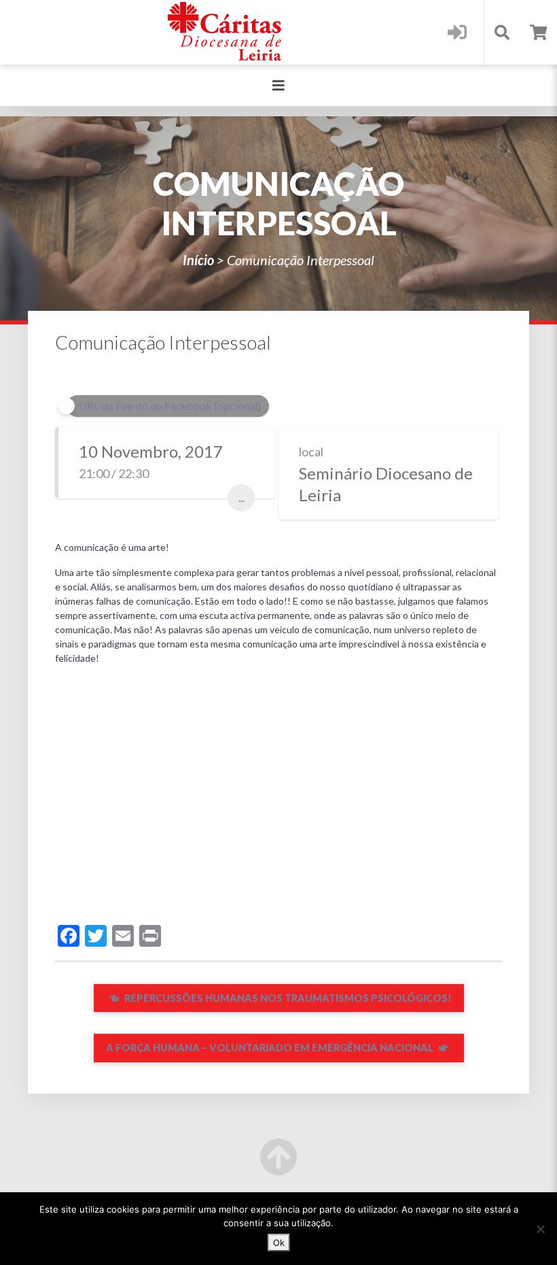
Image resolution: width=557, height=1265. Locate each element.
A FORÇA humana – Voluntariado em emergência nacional (270, 1047)
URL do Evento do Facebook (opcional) (170, 405)
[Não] (540, 1229)
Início (198, 260)
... (241, 497)
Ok (279, 1242)
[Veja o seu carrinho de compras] (538, 32)
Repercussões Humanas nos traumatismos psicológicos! (287, 998)
